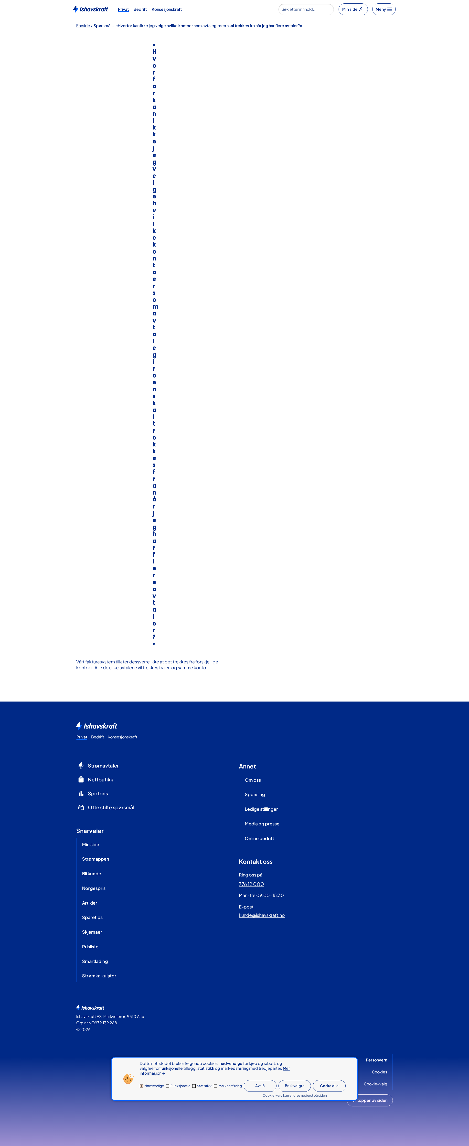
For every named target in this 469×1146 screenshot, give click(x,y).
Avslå (260, 1085)
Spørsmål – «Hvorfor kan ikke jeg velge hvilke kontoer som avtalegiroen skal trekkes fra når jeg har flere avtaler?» (198, 25)
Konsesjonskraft (167, 9)
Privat (123, 9)
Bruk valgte (295, 1085)
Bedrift (140, 9)
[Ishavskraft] (90, 8)
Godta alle (329, 1085)
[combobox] (306, 9)
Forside (83, 25)
